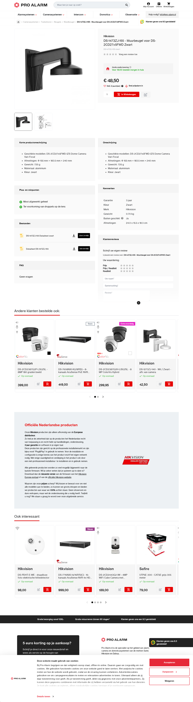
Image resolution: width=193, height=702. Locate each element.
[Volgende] (103, 396)
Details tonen (43, 696)
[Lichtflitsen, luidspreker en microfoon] (17, 327)
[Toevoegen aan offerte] (145, 95)
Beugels (57, 22)
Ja (127, 218)
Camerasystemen (30, 22)
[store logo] (30, 5)
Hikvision (131, 209)
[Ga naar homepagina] (18, 21)
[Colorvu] (21, 357)
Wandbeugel (69, 22)
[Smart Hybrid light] (102, 353)
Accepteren (169, 662)
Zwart (129, 204)
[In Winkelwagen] (47, 384)
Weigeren (169, 681)
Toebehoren (46, 22)
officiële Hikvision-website (59, 477)
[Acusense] (61, 356)
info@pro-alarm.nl (168, 14)
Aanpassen (167, 672)
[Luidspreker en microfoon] (98, 530)
